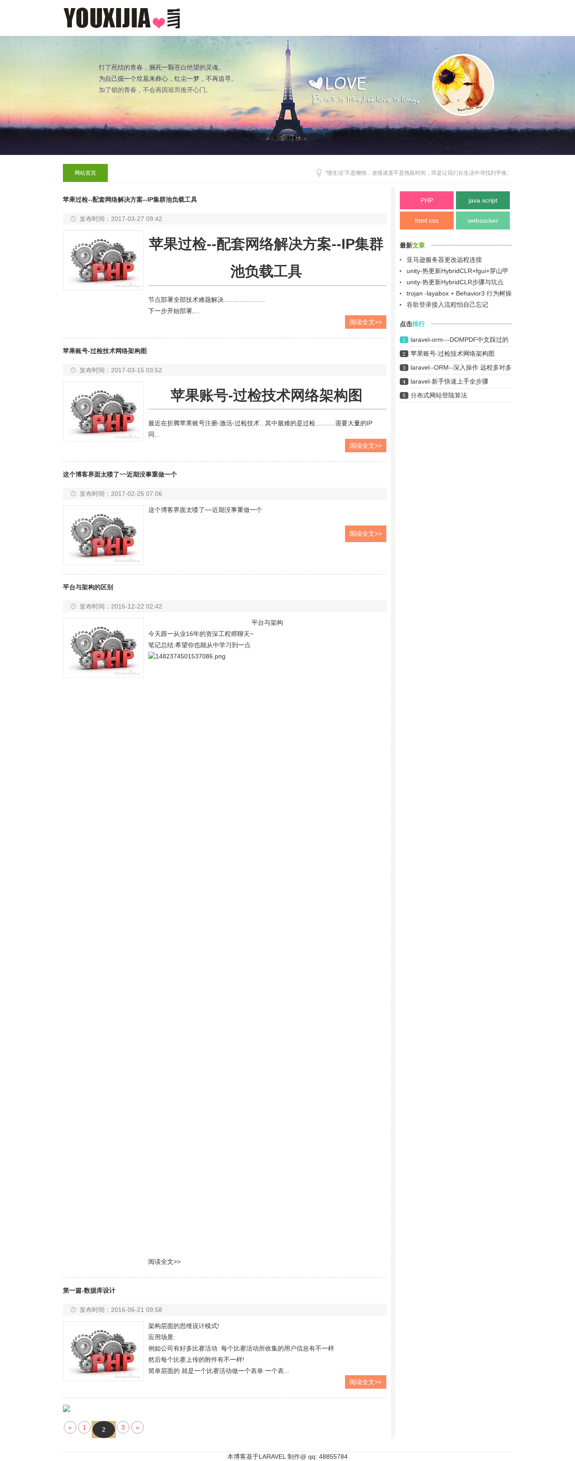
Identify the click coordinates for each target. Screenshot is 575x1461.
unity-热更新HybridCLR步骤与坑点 (455, 282)
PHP (426, 200)
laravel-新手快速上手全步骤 (449, 381)
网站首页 (85, 173)
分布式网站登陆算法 (439, 395)
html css (426, 220)
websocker (483, 220)
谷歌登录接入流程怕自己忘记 (447, 304)
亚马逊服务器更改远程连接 (444, 259)
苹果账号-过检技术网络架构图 (453, 353)
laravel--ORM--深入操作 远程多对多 (461, 367)
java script (483, 200)
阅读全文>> (365, 322)
